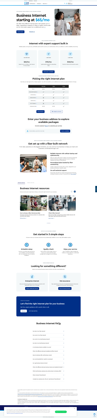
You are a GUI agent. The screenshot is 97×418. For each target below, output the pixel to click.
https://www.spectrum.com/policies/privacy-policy (15, 413)
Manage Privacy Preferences (61, 411)
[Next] (75, 192)
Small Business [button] (32, 3)
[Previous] (72, 192)
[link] (20, 31)
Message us (32, 31)
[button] (64, 3)
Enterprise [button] (39, 3)
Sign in (46, 125)
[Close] (75, 408)
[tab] (21, 183)
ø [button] (44, 27)
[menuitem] (33, 3)
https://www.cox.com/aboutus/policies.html (45, 396)
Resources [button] (45, 3)
